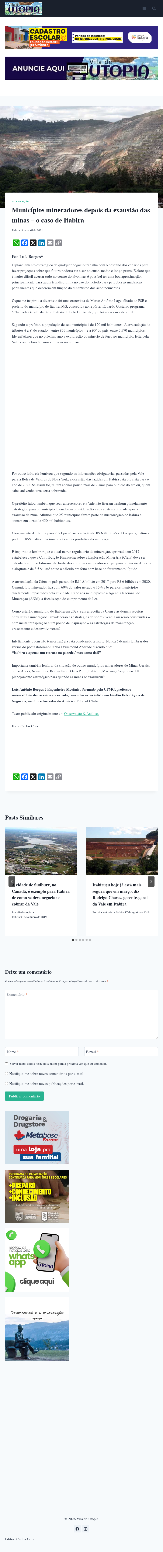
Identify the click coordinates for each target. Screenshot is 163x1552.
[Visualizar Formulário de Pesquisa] (154, 8)
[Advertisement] (81, 381)
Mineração (20, 201)
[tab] (73, 940)
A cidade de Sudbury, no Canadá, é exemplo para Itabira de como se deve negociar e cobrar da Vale (41, 894)
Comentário (17, 994)
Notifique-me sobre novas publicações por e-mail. (46, 1083)
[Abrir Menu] (144, 8)
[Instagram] (85, 1528)
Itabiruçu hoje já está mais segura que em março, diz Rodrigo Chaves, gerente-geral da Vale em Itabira (120, 894)
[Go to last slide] (11, 881)
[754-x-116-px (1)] (81, 47)
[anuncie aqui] (81, 78)
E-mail (92, 1051)
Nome (13, 1051)
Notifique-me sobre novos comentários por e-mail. (46, 1073)
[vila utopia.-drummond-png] (37, 1329)
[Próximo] (151, 881)
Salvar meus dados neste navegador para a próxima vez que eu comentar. (58, 1064)
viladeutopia (24, 912)
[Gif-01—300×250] (37, 1137)
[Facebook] (77, 1528)
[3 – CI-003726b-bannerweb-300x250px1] (37, 1196)
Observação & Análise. (81, 713)
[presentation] (41, 851)
